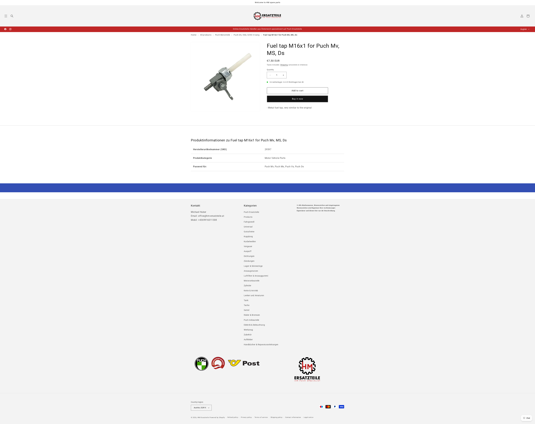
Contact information (293, 417)
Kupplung (248, 236)
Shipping (284, 65)
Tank (246, 300)
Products (248, 217)
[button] (6, 16)
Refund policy (233, 417)
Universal (248, 227)
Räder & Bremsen (252, 315)
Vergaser (248, 246)
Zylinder (247, 285)
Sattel (246, 310)
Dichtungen (249, 256)
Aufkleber (248, 339)
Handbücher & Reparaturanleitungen (261, 344)
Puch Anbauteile (251, 320)
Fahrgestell (249, 222)
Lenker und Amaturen (254, 295)
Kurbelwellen (250, 241)
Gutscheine (249, 231)
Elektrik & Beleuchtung (254, 325)
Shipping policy (277, 417)
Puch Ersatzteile (251, 212)
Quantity (270, 70)
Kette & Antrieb (251, 290)
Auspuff (247, 251)
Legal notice (308, 417)
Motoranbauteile (251, 281)
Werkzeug (248, 330)
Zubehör (248, 335)
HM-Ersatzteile (203, 417)
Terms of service (261, 417)
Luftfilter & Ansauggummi (256, 276)
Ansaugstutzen (251, 271)
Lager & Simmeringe (253, 266)
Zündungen (249, 261)
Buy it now (297, 99)
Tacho (247, 305)
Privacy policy (246, 417)
